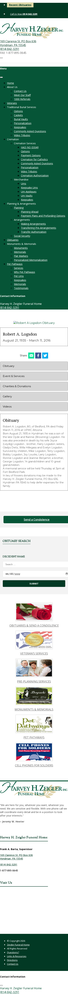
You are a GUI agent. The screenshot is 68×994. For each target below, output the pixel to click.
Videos (7, 406)
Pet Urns (19, 276)
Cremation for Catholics (34, 159)
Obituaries (12, 240)
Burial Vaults (21, 119)
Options (18, 111)
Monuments (21, 248)
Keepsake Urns (29, 187)
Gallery (7, 396)
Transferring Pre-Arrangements (38, 227)
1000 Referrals (22, 99)
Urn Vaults (26, 195)
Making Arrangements (33, 223)
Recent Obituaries (20, 4)
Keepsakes (20, 127)
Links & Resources (16, 956)
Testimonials (21, 288)
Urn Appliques (28, 191)
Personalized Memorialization (30, 260)
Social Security (22, 235)
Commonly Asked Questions (30, 131)
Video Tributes (22, 135)
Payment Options (31, 155)
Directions (12, 960)
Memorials (20, 252)
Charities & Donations (17, 386)
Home (10, 83)
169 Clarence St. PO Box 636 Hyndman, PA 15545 (18, 43)
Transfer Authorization (33, 231)
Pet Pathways (14, 264)
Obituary (8, 366)
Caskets (18, 115)
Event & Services (13, 376)
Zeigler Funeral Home (18, 944)
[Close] (1, 77)
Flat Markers (21, 256)
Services (18, 268)
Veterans (12, 103)
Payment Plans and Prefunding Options (43, 215)
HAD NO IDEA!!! (30, 147)
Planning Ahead (29, 211)
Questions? (13, 952)
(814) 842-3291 (29, 14)
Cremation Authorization (35, 175)
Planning (19, 207)
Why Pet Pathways (24, 272)
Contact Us (20, 91)
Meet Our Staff (22, 95)
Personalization (22, 123)
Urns (23, 183)
